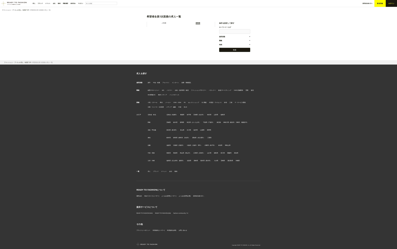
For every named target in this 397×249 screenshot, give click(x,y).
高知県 (236, 153)
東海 (149, 138)
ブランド (156, 171)
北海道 (169, 115)
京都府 (175, 145)
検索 (234, 50)
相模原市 (244, 122)
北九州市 (175, 160)
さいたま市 (195, 122)
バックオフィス (174, 95)
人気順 (164, 23)
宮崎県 (223, 160)
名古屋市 (200, 138)
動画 (176, 171)
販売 (252, 90)
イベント (164, 171)
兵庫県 (207, 145)
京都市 (181, 145)
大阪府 (189, 145)
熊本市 (208, 160)
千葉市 (211, 122)
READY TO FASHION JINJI (163, 213)
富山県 (182, 130)
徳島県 (216, 153)
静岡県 (175, 138)
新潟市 (174, 130)
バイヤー (169, 90)
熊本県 (202, 160)
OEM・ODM (177, 102)
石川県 (189, 130)
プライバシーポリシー (143, 230)
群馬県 (182, 122)
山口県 (209, 153)
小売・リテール (152, 102)
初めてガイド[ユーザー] (151, 196)
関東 (149, 122)
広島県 (196, 153)
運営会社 (139, 196)
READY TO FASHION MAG (144, 213)
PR (185, 102)
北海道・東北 (152, 115)
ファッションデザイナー (198, 90)
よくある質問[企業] (185, 196)
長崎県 (196, 160)
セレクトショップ (193, 102)
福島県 (223, 115)
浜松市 (186, 138)
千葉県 (205, 122)
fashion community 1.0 (180, 213)
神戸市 (212, 145)
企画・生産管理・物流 (182, 90)
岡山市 (187, 153)
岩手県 (189, 115)
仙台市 (201, 115)
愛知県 (194, 138)
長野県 (209, 130)
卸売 (225, 102)
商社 (161, 102)
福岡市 (181, 160)
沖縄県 (238, 160)
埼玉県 (189, 122)
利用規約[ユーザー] (159, 230)
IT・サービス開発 (240, 102)
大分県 (216, 160)
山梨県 (202, 130)
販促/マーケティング (224, 90)
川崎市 (238, 122)
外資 (179, 107)
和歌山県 (227, 145)
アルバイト (166, 82)
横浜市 (232, 122)
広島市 (201, 153)
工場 (231, 102)
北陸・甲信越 (152, 130)
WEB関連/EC (152, 95)
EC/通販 (204, 102)
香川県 (223, 153)
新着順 (198, 23)
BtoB (185, 107)
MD (163, 90)
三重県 (209, 138)
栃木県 (175, 122)
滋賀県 (169, 145)
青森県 (182, 115)
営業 (247, 90)
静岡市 (181, 138)
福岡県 (169, 160)
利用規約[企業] (171, 230)
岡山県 (182, 153)
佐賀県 (189, 160)
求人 (149, 171)
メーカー (168, 102)
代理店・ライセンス (215, 102)
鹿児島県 (230, 160)
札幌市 (174, 115)
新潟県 (169, 130)
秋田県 (209, 115)
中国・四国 (151, 153)
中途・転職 (156, 82)
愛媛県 (229, 153)
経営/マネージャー (153, 90)
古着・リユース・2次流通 (156, 107)
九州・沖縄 (151, 160)
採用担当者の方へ (198, 196)
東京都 (219, 122)
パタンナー (212, 90)
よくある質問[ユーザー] (169, 196)
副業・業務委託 (186, 82)
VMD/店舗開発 (238, 90)
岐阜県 (169, 138)
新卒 (149, 82)
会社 (170, 171)
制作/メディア (162, 95)
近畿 (149, 145)
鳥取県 (169, 153)
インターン (175, 82)
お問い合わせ (183, 230)
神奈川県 (226, 122)
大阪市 (194, 145)
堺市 (199, 145)
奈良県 (220, 145)
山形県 (216, 115)
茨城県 (169, 122)
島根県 (175, 153)
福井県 (196, 130)
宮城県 (196, 115)
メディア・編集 (171, 107)
